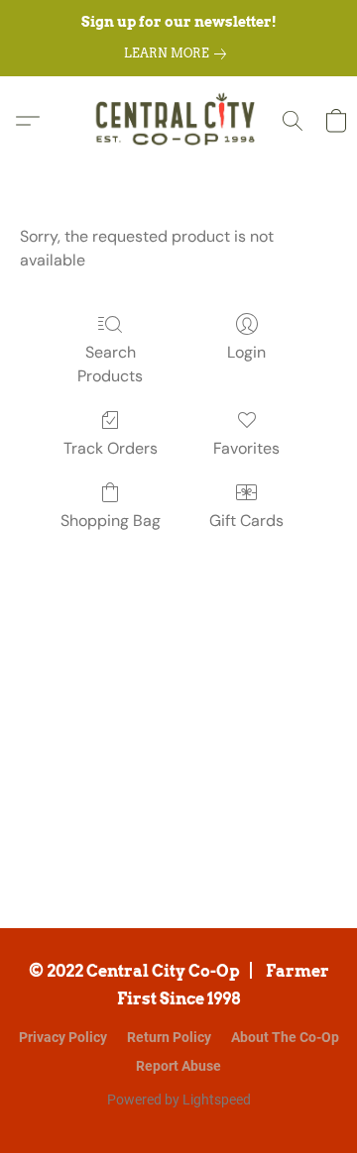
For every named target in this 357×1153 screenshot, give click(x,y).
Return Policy (169, 1037)
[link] (179, 53)
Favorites (246, 448)
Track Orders (110, 448)
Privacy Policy (63, 1037)
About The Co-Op (285, 1037)
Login (246, 352)
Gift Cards (246, 520)
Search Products (110, 364)
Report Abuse (178, 1066)
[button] (179, 120)
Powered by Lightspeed (179, 1099)
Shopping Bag (110, 520)
